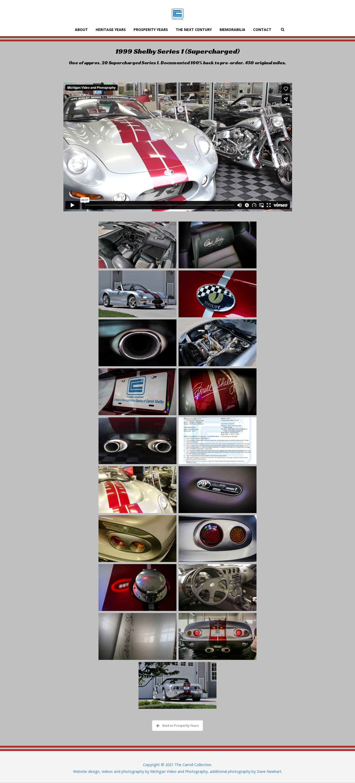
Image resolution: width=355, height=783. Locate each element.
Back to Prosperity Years (180, 725)
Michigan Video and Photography (179, 771)
